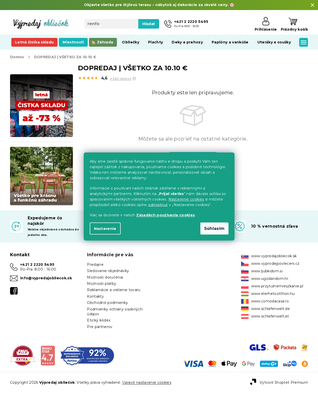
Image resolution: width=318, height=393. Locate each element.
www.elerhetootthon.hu (273, 293)
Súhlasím (214, 228)
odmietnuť (158, 205)
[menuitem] (34, 42)
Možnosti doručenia (105, 277)
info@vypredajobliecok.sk (46, 278)
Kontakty (95, 296)
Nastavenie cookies (186, 199)
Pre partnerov (99, 326)
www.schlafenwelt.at (270, 316)
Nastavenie (105, 228)
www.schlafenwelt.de (270, 308)
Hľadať (148, 24)
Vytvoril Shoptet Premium (284, 382)
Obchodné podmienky (107, 302)
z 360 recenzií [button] (120, 78)
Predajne (95, 264)
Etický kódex (98, 320)
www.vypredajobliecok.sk (274, 256)
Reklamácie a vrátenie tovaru (113, 290)
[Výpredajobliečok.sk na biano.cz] (47, 355)
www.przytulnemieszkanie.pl (277, 286)
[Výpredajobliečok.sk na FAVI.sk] (22, 355)
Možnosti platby (101, 283)
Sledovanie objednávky (108, 271)
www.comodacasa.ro (270, 301)
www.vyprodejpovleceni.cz (275, 263)
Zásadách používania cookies (165, 215)
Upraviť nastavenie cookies (146, 382)
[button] (134, 78)
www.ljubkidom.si (267, 271)
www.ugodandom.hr (269, 278)
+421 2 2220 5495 (37, 264)
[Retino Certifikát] (87, 355)
